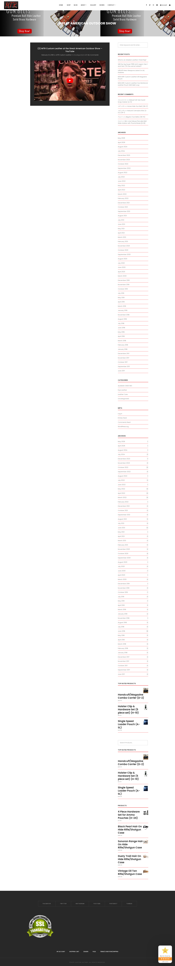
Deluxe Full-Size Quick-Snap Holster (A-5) (132, 101)
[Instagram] (153, 5)
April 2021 (121, 233)
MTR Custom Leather (63, 55)
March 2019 (122, 306)
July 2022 (121, 177)
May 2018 (121, 332)
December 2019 (124, 280)
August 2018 (122, 319)
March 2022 (122, 194)
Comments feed (124, 422)
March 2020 (122, 276)
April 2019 (121, 302)
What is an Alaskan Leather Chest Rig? (132, 60)
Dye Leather (122, 390)
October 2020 (123, 250)
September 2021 (124, 211)
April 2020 (121, 272)
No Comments (93, 55)
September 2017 (124, 366)
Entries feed (122, 418)
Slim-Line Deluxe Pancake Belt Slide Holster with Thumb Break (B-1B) (132, 122)
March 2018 (122, 341)
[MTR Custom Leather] (11, 5)
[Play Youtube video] (70, 81)
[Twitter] (150, 5)
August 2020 (122, 259)
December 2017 (123, 353)
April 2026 (121, 142)
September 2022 (124, 168)
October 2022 (123, 164)
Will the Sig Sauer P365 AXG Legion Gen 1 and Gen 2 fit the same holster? (133, 65)
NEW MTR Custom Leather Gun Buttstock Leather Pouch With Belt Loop (133, 84)
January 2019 (122, 310)
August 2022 (122, 172)
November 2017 (123, 358)
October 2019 (123, 289)
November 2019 (123, 284)
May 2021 (121, 229)
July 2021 (121, 220)
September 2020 (124, 254)
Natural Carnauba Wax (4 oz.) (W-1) (132, 111)
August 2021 (122, 216)
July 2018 (121, 323)
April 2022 (121, 190)
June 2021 (121, 224)
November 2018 (123, 315)
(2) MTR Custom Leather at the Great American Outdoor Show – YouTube (70, 50)
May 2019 (121, 297)
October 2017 (123, 362)
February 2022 (123, 198)
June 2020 (121, 267)
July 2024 (121, 151)
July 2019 (121, 293)
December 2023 (124, 155)
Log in (120, 414)
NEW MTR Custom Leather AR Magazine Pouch (132, 78)
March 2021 (122, 237)
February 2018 (123, 345)
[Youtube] (157, 5)
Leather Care (123, 394)
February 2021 (123, 241)
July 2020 (121, 263)
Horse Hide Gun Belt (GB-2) (137, 106)
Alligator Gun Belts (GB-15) (135, 117)
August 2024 (122, 147)
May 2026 (121, 138)
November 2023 (124, 160)
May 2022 (121, 185)
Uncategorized (123, 399)
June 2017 (121, 371)
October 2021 (123, 207)
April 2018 (121, 336)
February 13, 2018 (47, 55)
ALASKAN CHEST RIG (125, 386)
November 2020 (124, 246)
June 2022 (121, 181)
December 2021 (124, 203)
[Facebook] (146, 5)
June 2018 (121, 328)
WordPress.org (123, 426)
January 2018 (122, 349)
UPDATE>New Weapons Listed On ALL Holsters (131, 71)
